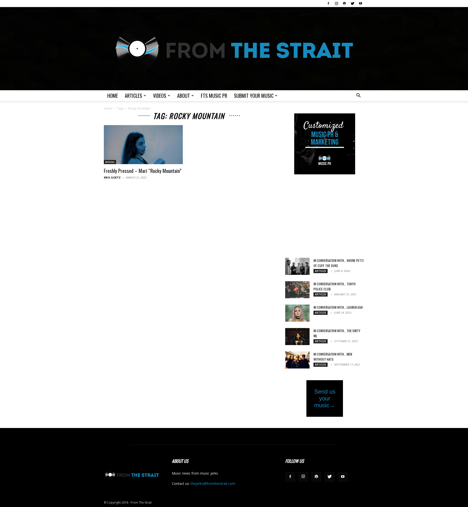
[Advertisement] (324, 216)
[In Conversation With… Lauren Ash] (297, 313)
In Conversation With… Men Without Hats (332, 356)
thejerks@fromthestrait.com (213, 483)
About (183, 95)
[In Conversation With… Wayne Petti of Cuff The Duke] (297, 266)
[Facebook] (328, 3)
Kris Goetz (112, 177)
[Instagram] (336, 3)
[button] (358, 96)
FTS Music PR (214, 95)
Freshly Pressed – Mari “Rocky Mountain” (142, 170)
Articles (133, 95)
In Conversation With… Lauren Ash (338, 307)
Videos (159, 95)
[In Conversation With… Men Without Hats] (297, 359)
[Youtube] (360, 3)
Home (112, 95)
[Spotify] (344, 3)
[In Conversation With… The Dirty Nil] (297, 336)
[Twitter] (352, 3)
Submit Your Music (253, 95)
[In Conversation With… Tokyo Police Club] (297, 289)
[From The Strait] (234, 48)
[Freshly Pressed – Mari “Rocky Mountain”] (143, 144)
